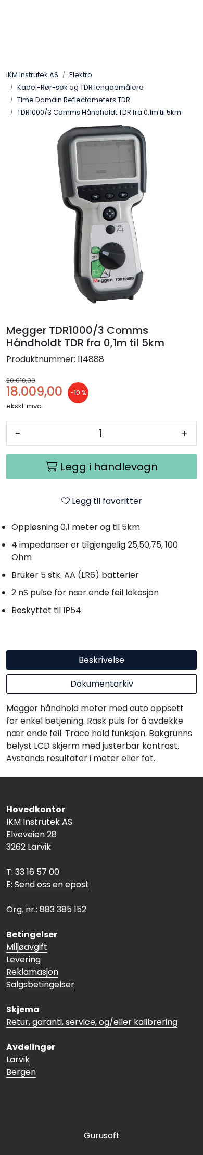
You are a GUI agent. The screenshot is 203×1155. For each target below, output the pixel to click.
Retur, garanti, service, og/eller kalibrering (91, 1022)
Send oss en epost (52, 884)
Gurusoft (102, 1135)
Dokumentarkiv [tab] (101, 684)
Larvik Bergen (21, 1065)
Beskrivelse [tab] (101, 660)
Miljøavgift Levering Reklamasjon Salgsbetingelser (40, 965)
